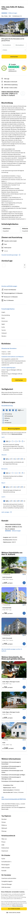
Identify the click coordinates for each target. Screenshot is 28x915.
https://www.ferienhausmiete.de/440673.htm (13, 799)
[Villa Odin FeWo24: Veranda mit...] (14, 595)
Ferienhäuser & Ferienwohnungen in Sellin (12, 781)
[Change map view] (3, 265)
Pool (12, 785)
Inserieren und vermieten (8, 878)
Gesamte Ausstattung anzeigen (9, 255)
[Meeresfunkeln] (14, 730)
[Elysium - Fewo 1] (14, 700)
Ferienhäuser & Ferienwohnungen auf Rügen (13, 774)
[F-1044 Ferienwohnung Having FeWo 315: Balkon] (14, 565)
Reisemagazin (5, 864)
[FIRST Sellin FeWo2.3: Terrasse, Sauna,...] (14, 626)
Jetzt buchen (14, 56)
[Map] (14, 273)
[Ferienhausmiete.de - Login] (19, 2)
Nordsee (3, 819)
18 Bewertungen (12, 13)
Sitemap (3, 831)
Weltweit (4, 828)
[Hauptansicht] (14, 27)
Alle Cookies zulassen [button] (14, 908)
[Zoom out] (25, 267)
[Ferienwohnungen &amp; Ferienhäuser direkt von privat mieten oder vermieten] (2, 2)
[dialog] (14, 902)
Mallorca (4, 825)
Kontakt (3, 870)
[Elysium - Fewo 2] (14, 669)
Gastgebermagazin (6, 881)
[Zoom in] (25, 265)
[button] (22, 2)
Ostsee (3, 822)
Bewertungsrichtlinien (17, 434)
